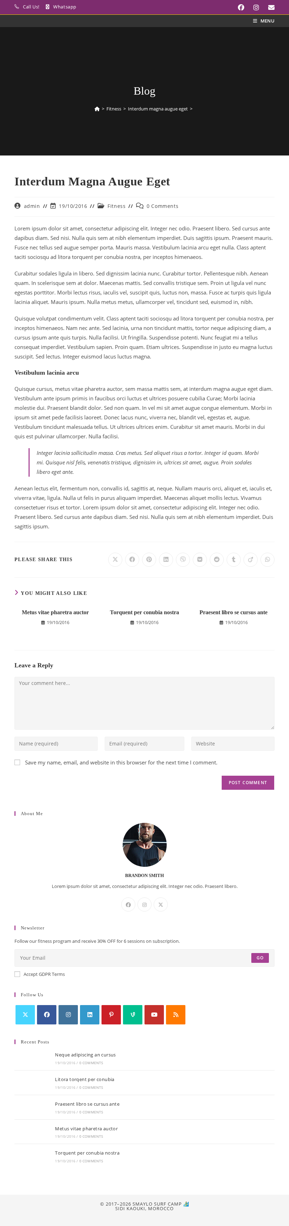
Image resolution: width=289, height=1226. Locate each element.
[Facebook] (128, 904)
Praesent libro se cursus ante (233, 612)
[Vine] (132, 1014)
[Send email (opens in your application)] (268, 7)
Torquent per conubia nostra (144, 612)
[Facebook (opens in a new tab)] (238, 7)
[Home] (97, 109)
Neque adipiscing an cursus (85, 1055)
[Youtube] (154, 1014)
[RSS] (175, 1014)
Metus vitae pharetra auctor (55, 612)
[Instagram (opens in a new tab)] (253, 7)
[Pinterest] (111, 1014)
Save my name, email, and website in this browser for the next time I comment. (121, 762)
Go (260, 958)
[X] (161, 904)
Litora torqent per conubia (84, 1079)
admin (32, 206)
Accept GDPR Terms (44, 974)
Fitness (116, 206)
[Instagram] (144, 904)
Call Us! (31, 7)
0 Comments (162, 206)
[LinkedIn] (89, 1014)
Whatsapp (64, 7)
